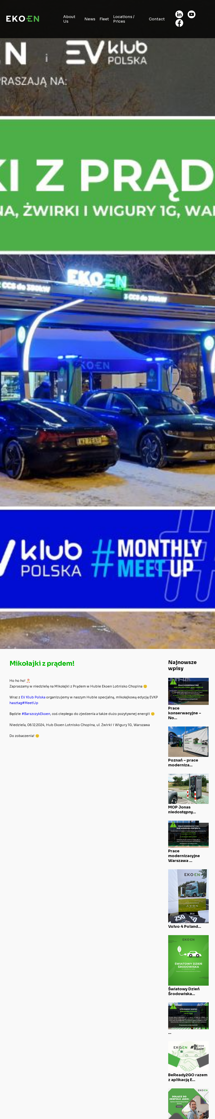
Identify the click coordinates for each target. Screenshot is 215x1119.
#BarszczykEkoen (36, 714)
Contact (157, 19)
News (89, 19)
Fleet (104, 19)
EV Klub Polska (33, 697)
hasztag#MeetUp (23, 703)
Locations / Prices (123, 19)
